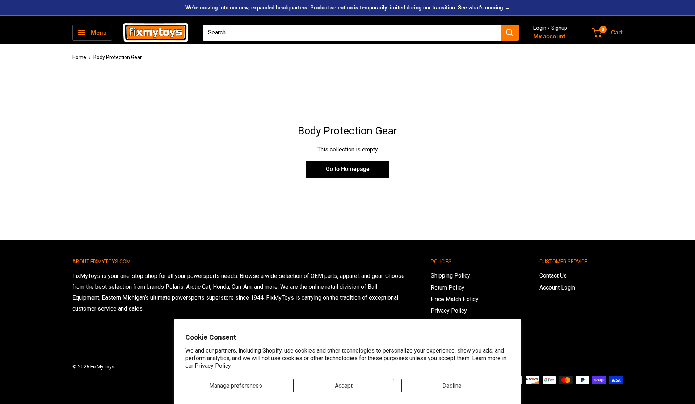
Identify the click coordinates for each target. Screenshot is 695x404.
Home (79, 57)
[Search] (510, 33)
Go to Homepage (348, 169)
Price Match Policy (455, 299)
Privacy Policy (213, 365)
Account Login (557, 287)
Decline (452, 385)
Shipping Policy (450, 275)
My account (549, 36)
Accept (344, 385)
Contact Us (553, 275)
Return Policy (447, 287)
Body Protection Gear (117, 57)
